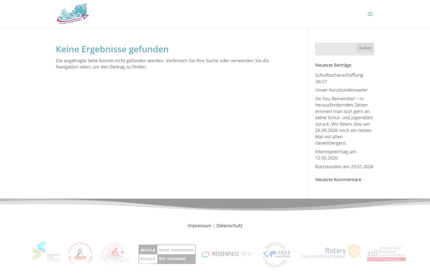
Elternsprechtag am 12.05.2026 (335, 155)
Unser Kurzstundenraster (341, 90)
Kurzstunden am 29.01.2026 (344, 166)
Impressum (200, 225)
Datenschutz (229, 225)
